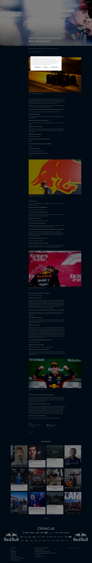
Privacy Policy (34, 64)
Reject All (45, 67)
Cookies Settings (37, 67)
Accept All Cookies (54, 67)
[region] (46, 63)
